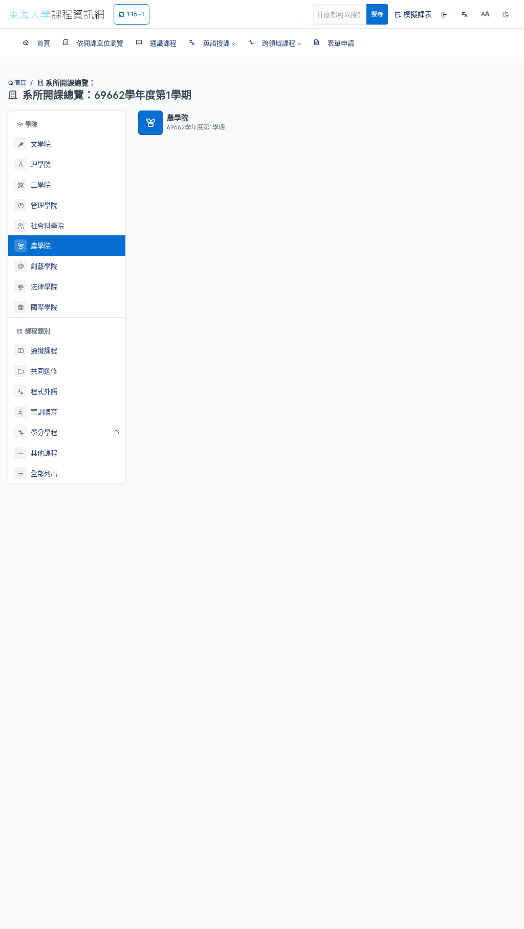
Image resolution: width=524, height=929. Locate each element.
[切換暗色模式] (505, 14)
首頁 (19, 82)
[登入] (444, 14)
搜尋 (377, 14)
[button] (212, 43)
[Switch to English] (464, 14)
